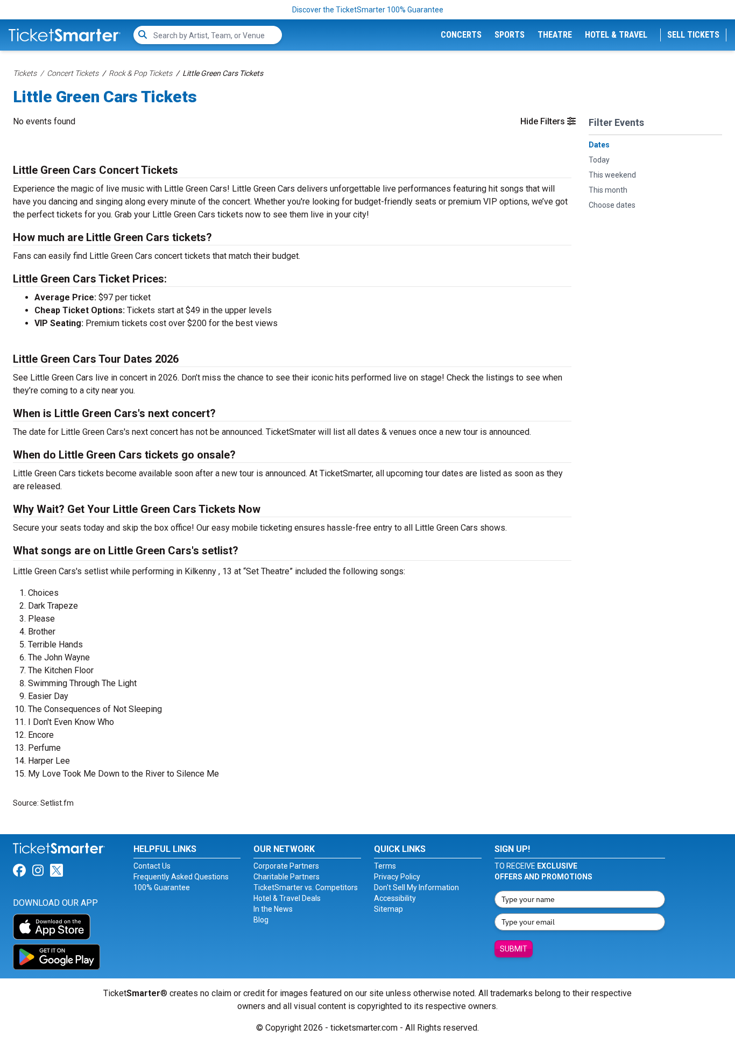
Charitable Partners (286, 876)
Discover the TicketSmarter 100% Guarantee (367, 9)
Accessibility (395, 898)
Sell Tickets (693, 35)
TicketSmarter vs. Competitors (305, 887)
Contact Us (152, 866)
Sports (509, 35)
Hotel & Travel (616, 35)
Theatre (555, 35)
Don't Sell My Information (416, 887)
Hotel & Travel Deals (287, 898)
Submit (513, 949)
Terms (385, 866)
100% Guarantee (161, 887)
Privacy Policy (397, 876)
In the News (273, 909)
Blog (260, 919)
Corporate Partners (286, 866)
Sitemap (388, 909)
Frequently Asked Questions (181, 876)
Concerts (461, 35)
